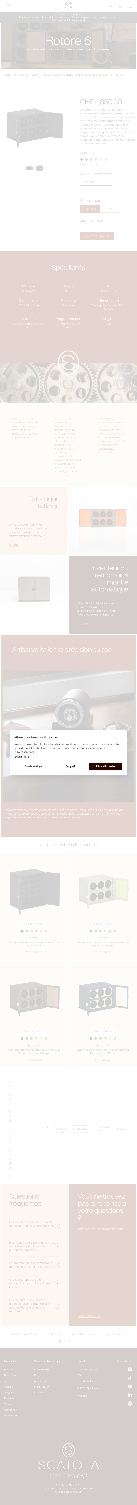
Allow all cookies (105, 766)
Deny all (70, 766)
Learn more (22, 756)
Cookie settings (33, 766)
